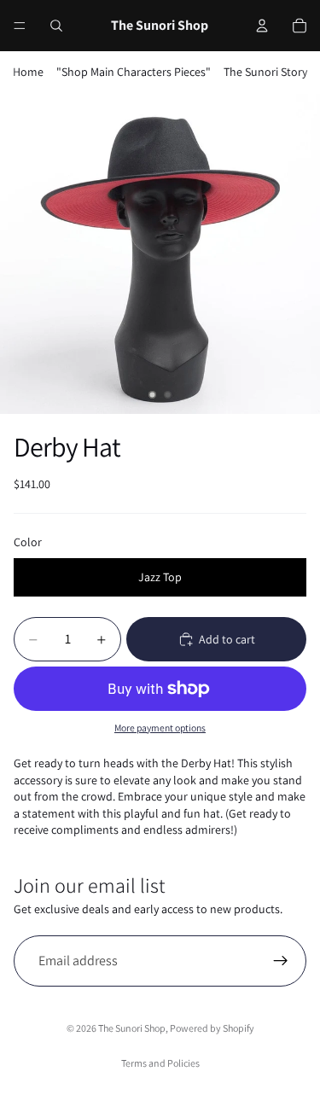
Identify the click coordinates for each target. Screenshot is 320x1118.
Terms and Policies (160, 1063)
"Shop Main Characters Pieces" (133, 71)
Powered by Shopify (212, 1028)
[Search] (56, 25)
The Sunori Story (265, 71)
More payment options (160, 727)
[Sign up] (281, 961)
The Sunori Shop (132, 1028)
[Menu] (19, 25)
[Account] (262, 25)
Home (28, 71)
